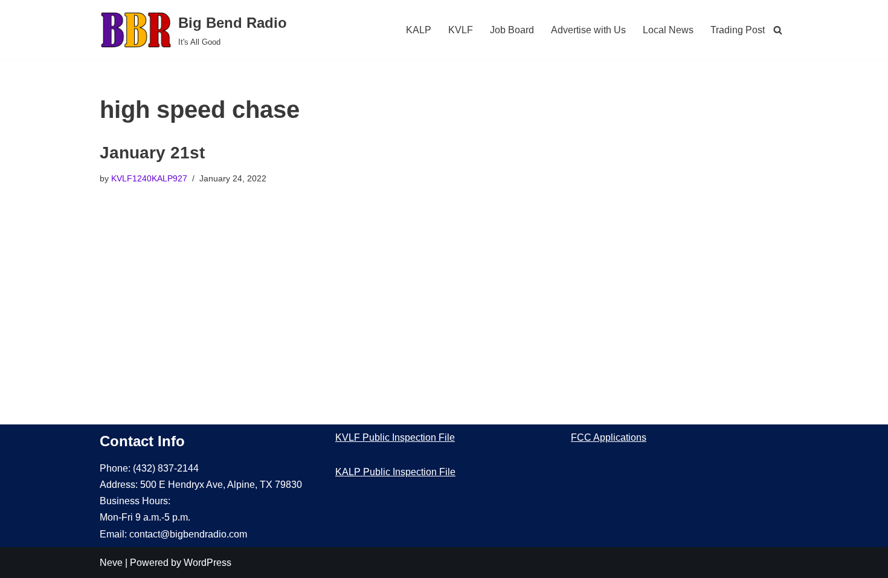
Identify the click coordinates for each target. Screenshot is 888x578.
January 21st (152, 152)
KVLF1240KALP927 (149, 178)
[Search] (777, 29)
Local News (668, 30)
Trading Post (737, 30)
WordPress (207, 562)
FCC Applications (608, 437)
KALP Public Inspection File (395, 472)
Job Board (512, 30)
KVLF (460, 30)
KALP (418, 30)
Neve (111, 562)
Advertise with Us (588, 30)
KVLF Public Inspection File (395, 437)
